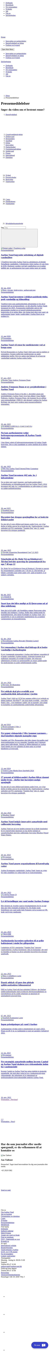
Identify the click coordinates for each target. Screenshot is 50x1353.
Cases (8, 199)
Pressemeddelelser (7, 1223)
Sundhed (9, 141)
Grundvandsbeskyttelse (14, 134)
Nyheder (9, 9)
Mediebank (5, 1225)
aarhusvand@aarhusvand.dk (11, 1266)
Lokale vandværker (8, 1256)
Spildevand (10, 151)
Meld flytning (6, 1233)
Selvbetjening (11, 15)
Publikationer (10, 201)
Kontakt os (5, 1241)
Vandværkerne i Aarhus (9, 1250)
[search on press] (19, 238)
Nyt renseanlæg (11, 7)
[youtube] (23, 1350)
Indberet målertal (7, 1231)
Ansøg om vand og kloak (10, 1235)
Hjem (8, 96)
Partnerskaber (11, 147)
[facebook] (23, 1314)
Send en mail (6, 1190)
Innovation (9, 145)
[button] (7, 49)
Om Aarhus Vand (7, 1212)
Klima (8, 143)
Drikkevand (10, 137)
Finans (8, 153)
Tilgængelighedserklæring (10, 1275)
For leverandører (7, 1254)
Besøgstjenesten (7, 1248)
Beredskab (9, 5)
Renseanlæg (10, 139)
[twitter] (23, 1332)
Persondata (5, 1273)
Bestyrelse (9, 179)
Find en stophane (7, 1237)
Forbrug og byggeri (13, 45)
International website (8, 1245)
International (10, 155)
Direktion (9, 157)
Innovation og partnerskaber (16, 41)
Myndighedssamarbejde (14, 223)
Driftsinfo (9, 3)
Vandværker (10, 182)
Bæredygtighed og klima (15, 43)
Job (7, 11)
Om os (8, 13)
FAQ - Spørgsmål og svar (10, 1239)
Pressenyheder (11, 177)
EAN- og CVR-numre (9, 1252)
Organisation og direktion (10, 1216)
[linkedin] (23, 1296)
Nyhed (8, 175)
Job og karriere (6, 1214)
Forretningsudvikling (13, 149)
